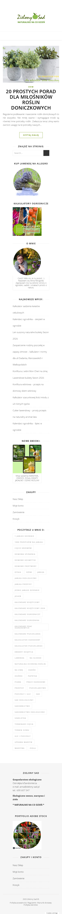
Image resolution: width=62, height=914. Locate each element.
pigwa (18, 682)
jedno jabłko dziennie (27, 590)
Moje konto (18, 505)
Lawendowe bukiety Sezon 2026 (28, 377)
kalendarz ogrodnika (27, 620)
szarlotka (20, 718)
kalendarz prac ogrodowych (23, 627)
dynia (18, 572)
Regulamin (32, 902)
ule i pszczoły (23, 736)
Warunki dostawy (44, 902)
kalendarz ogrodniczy (28, 614)
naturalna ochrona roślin (30, 664)
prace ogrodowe (36, 682)
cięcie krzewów (23, 548)
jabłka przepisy (23, 584)
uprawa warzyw (23, 742)
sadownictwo (22, 706)
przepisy (19, 688)
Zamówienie (18, 512)
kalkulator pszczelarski (29, 646)
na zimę (19, 670)
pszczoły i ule (23, 694)
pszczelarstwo (37, 688)
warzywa (20, 748)
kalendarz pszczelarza (28, 634)
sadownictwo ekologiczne (30, 712)
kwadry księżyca (24, 652)
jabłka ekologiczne (26, 578)
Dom (31, 87)
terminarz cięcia (24, 724)
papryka (32, 676)
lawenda (19, 658)
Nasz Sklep (18, 499)
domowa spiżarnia (25, 554)
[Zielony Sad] (31, 19)
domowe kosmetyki (25, 560)
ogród (32, 670)
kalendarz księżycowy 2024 (30, 608)
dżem (29, 572)
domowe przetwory (26, 566)
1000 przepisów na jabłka (29, 542)
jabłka (40, 572)
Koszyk (16, 518)
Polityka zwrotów (31, 905)
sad (38, 694)
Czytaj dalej (31, 135)
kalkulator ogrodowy (27, 640)
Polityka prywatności (18, 902)
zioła (33, 748)
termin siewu (22, 730)
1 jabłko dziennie (24, 536)
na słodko (36, 658)
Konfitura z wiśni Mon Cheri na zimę (30, 371)
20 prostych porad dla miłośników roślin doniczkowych (31, 99)
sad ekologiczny (24, 700)
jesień (18, 596)
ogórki (19, 676)
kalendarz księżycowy (27, 602)
